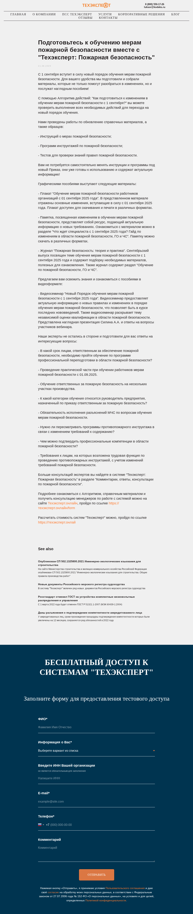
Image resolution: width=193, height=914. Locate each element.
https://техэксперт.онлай (57, 522)
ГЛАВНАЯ (18, 14)
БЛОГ (175, 14)
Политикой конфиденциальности (105, 900)
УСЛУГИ (105, 14)
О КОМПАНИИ (44, 14)
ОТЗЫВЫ (85, 17)
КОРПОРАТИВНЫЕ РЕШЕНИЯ (141, 14)
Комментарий (49, 840)
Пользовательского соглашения (125, 888)
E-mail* (44, 793)
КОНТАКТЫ (108, 17)
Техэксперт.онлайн (62, 503)
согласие (53, 892)
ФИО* (42, 719)
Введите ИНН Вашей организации (66, 765)
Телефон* (46, 816)
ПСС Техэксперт (77, 14)
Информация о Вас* (55, 742)
